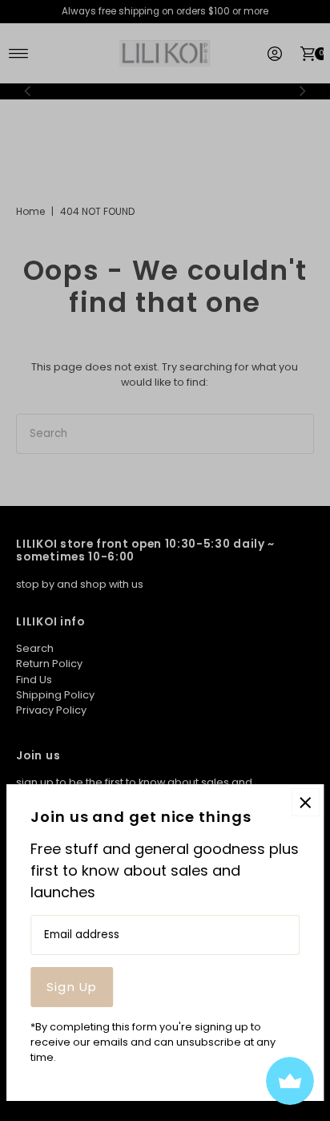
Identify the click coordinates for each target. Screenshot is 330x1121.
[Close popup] (306, 802)
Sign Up (71, 986)
